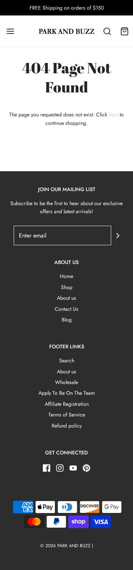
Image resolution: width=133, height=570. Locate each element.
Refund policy (67, 425)
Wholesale (66, 382)
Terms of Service (66, 414)
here (113, 114)
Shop (66, 287)
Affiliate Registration (67, 404)
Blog (67, 319)
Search (66, 360)
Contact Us (66, 309)
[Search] (107, 31)
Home (66, 276)
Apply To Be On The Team (66, 393)
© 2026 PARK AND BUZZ (65, 545)
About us (66, 298)
